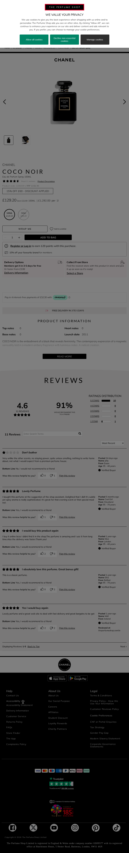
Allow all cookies (34, 39)
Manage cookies (95, 39)
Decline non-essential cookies (64, 39)
